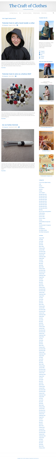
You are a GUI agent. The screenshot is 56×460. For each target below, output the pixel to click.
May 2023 (41, 301)
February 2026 (42, 248)
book (46, 127)
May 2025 (41, 263)
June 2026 (41, 241)
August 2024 (41, 277)
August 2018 (41, 396)
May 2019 (41, 381)
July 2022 (41, 318)
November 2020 (42, 350)
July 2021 (41, 338)
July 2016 (41, 439)
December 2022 (42, 309)
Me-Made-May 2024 (43, 206)
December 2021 (42, 330)
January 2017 (41, 429)
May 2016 (41, 442)
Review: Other (42, 216)
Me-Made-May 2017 (43, 194)
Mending (40, 209)
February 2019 (42, 386)
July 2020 (41, 357)
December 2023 (42, 289)
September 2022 (42, 314)
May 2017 (41, 422)
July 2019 (41, 377)
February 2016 (42, 447)
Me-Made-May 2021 (43, 201)
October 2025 (41, 254)
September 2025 (42, 256)
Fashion (40, 185)
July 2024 (41, 278)
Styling (40, 223)
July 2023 (41, 297)
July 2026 (41, 239)
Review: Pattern (42, 218)
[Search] (53, 13)
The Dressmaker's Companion (45, 225)
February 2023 (42, 306)
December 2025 (42, 251)
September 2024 (42, 275)
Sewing (40, 220)
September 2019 (42, 374)
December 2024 (42, 270)
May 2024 (41, 282)
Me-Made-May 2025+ (43, 208)
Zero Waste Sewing (45, 150)
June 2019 (41, 379)
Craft (40, 184)
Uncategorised (42, 228)
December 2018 (42, 389)
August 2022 (41, 316)
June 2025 (41, 261)
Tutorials (40, 226)
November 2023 (42, 290)
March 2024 (41, 285)
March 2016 (41, 446)
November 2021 (42, 331)
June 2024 (41, 280)
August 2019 (41, 376)
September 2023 (42, 294)
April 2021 (41, 343)
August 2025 (41, 258)
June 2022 (41, 319)
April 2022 (41, 323)
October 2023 (41, 292)
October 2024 (41, 273)
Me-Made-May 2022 (43, 202)
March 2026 (41, 246)
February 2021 (42, 347)
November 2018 (42, 391)
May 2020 (41, 360)
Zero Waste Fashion (43, 230)
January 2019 (41, 388)
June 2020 (41, 359)
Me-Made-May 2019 (43, 197)
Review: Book (41, 214)
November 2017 (42, 412)
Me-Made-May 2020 (43, 199)
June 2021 (41, 340)
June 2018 (41, 400)
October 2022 (41, 313)
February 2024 (42, 287)
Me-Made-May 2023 (43, 204)
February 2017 (42, 427)
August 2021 (41, 336)
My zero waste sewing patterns (45, 211)
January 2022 (41, 328)
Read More (3, 67)
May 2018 (41, 401)
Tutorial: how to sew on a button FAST (16, 74)
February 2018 (42, 406)
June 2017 (41, 420)
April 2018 (41, 403)
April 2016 (41, 444)
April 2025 (41, 265)
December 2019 (42, 369)
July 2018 (41, 398)
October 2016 (41, 434)
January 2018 (41, 408)
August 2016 (41, 437)
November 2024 (42, 272)
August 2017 (41, 417)
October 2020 (41, 352)
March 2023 (41, 304)
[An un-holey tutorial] (17, 145)
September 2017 (42, 415)
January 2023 (41, 307)
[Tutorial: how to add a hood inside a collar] (17, 43)
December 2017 (42, 410)
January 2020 (41, 367)
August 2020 (41, 355)
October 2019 (41, 372)
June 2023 (41, 299)
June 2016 (41, 441)
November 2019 (42, 371)
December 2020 (42, 348)
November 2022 (42, 311)
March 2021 (41, 345)
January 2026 (41, 249)
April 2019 (41, 383)
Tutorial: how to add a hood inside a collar (18, 23)
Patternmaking (42, 213)
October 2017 (41, 413)
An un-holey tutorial (10, 125)
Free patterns (41, 187)
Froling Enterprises (36, 458)
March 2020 (41, 364)
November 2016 (42, 432)
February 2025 (42, 268)
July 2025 (41, 260)
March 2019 (41, 384)
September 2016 (42, 435)
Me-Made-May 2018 (43, 196)
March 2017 (41, 425)
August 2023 (41, 295)
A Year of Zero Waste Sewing (44, 182)
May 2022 (41, 321)
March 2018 (41, 405)
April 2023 (41, 302)
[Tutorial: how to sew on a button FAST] (17, 94)
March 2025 (41, 266)
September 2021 (42, 335)
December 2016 (42, 430)
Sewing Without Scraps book (44, 221)
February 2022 (42, 326)
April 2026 (41, 244)
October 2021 (41, 333)
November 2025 (42, 253)
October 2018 (41, 393)
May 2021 (41, 342)
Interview (41, 189)
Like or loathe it (42, 192)
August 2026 (41, 237)
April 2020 (41, 362)
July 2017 (41, 418)
